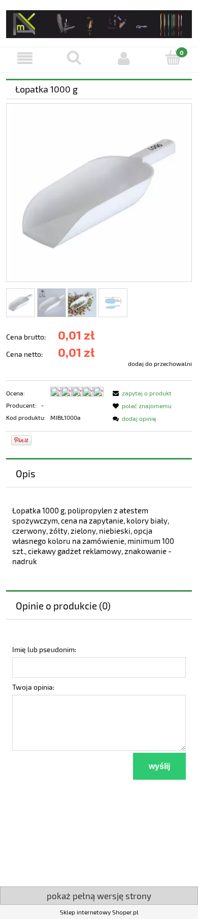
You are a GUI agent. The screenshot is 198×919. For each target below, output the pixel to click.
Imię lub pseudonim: (44, 649)
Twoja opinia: (33, 687)
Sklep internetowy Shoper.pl (99, 911)
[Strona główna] (99, 22)
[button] (25, 58)
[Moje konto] (124, 58)
